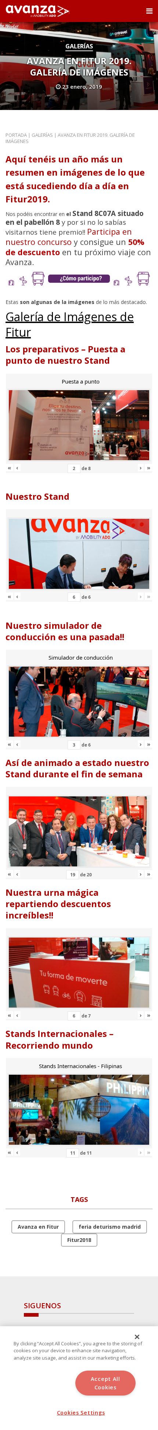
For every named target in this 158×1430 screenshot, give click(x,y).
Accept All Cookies (105, 1383)
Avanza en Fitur (38, 1226)
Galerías (79, 46)
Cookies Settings (81, 1412)
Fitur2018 (79, 1239)
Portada (16, 135)
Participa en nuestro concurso (69, 236)
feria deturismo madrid (110, 1226)
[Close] (137, 1337)
